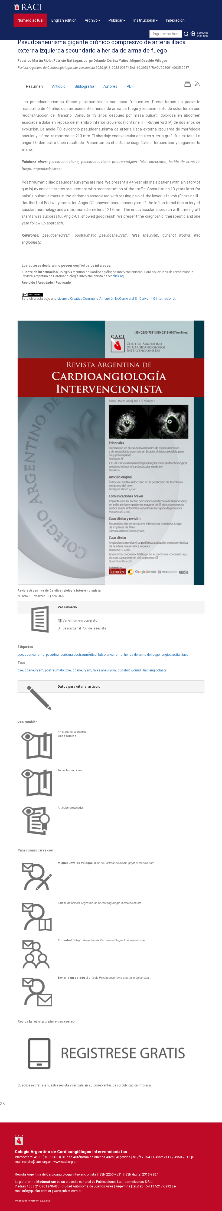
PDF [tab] (130, 86)
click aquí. (120, 276)
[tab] (111, 607)
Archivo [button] (91, 20)
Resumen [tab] (34, 86)
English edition (64, 20)
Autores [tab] (110, 86)
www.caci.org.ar (65, 1162)
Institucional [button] (144, 20)
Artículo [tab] (59, 86)
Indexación (175, 20)
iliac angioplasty (154, 670)
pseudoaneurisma (31, 655)
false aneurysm (104, 670)
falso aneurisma (110, 655)
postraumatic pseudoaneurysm (68, 670)
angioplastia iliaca (174, 655)
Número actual (32, 20)
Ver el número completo (80, 620)
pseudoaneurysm (30, 670)
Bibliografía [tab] (84, 86)
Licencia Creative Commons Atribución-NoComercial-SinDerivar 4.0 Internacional (116, 299)
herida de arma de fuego (142, 655)
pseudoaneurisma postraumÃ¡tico (71, 655)
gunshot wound (129, 670)
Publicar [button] (116, 20)
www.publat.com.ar (67, 1191)
